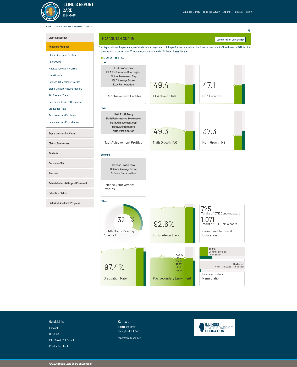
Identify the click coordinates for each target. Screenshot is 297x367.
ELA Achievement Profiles (62, 55)
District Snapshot (58, 37)
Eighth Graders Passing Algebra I (66, 88)
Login (249, 11)
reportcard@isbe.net (129, 337)
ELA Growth (55, 61)
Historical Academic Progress (64, 203)
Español (227, 11)
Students (53, 153)
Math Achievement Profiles (63, 68)
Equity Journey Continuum (62, 133)
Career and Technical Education (65, 101)
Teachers (53, 173)
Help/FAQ (238, 11)
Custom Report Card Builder (230, 39)
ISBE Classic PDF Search (61, 340)
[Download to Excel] (249, 30)
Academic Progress (59, 46)
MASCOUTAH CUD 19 (63, 26)
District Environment (59, 143)
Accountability (56, 163)
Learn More (179, 51)
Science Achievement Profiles (64, 81)
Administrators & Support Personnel (68, 183)
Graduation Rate (57, 108)
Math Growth (55, 75)
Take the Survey (211, 11)
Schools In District (58, 193)
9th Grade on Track (58, 95)
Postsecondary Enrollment (62, 115)
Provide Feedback (58, 346)
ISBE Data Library (191, 11)
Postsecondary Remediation (64, 122)
